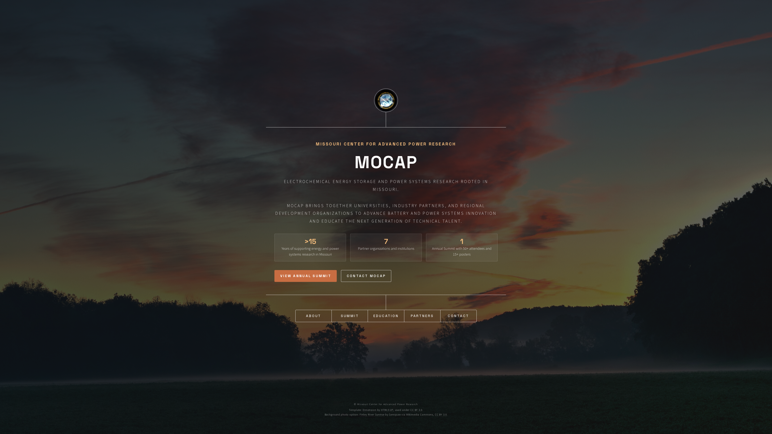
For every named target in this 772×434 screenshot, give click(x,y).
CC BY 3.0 (416, 410)
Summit (350, 316)
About (313, 316)
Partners (422, 316)
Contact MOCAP (366, 276)
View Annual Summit (305, 276)
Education (386, 316)
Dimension (369, 410)
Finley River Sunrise (372, 414)
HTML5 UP (387, 410)
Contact (458, 316)
